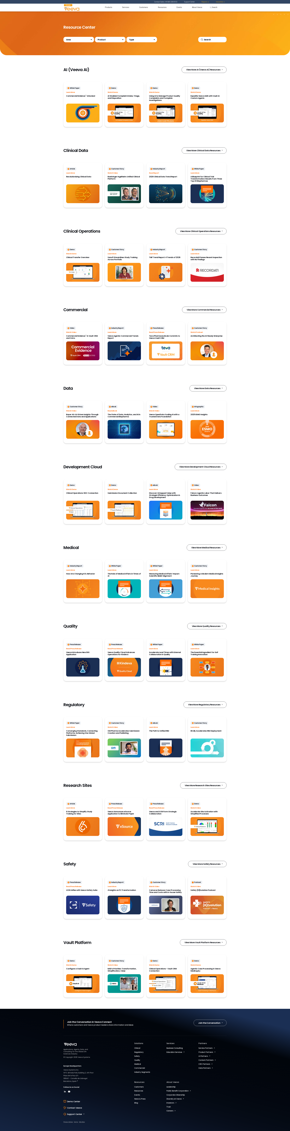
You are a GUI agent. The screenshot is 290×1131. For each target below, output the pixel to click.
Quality (137, 1060)
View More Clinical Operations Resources (200, 231)
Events (179, 7)
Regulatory (138, 1052)
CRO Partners (204, 1064)
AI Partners (203, 1056)
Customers (143, 7)
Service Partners (205, 1048)
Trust (168, 1106)
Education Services (174, 1052)
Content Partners (205, 1060)
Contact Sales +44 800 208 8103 (165, 2)
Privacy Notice (68, 1122)
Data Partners (204, 1068)
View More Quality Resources (206, 626)
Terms (76, 1122)
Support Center (189, 2)
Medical (137, 1064)
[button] (78, 39)
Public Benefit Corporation (177, 1091)
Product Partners (205, 1052)
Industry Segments (142, 1072)
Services (125, 7)
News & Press (139, 1099)
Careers (169, 1110)
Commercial (139, 1068)
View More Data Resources (207, 388)
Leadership (171, 1087)
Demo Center (73, 1101)
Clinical (137, 1048)
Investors (170, 1103)
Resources (162, 7)
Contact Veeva (74, 1107)
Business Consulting (174, 1048)
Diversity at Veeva (174, 1099)
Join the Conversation (209, 1022)
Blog (136, 1103)
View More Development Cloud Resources (199, 466)
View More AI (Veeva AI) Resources (203, 69)
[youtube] (69, 1092)
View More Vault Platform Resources (202, 942)
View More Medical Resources (205, 547)
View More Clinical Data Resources (203, 150)
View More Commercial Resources (203, 309)
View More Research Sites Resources (202, 785)
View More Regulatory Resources (204, 704)
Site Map (82, 1122)
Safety (137, 1056)
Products (108, 7)
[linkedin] (65, 1092)
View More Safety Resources (206, 864)
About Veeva (197, 7)
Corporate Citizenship (175, 1095)
